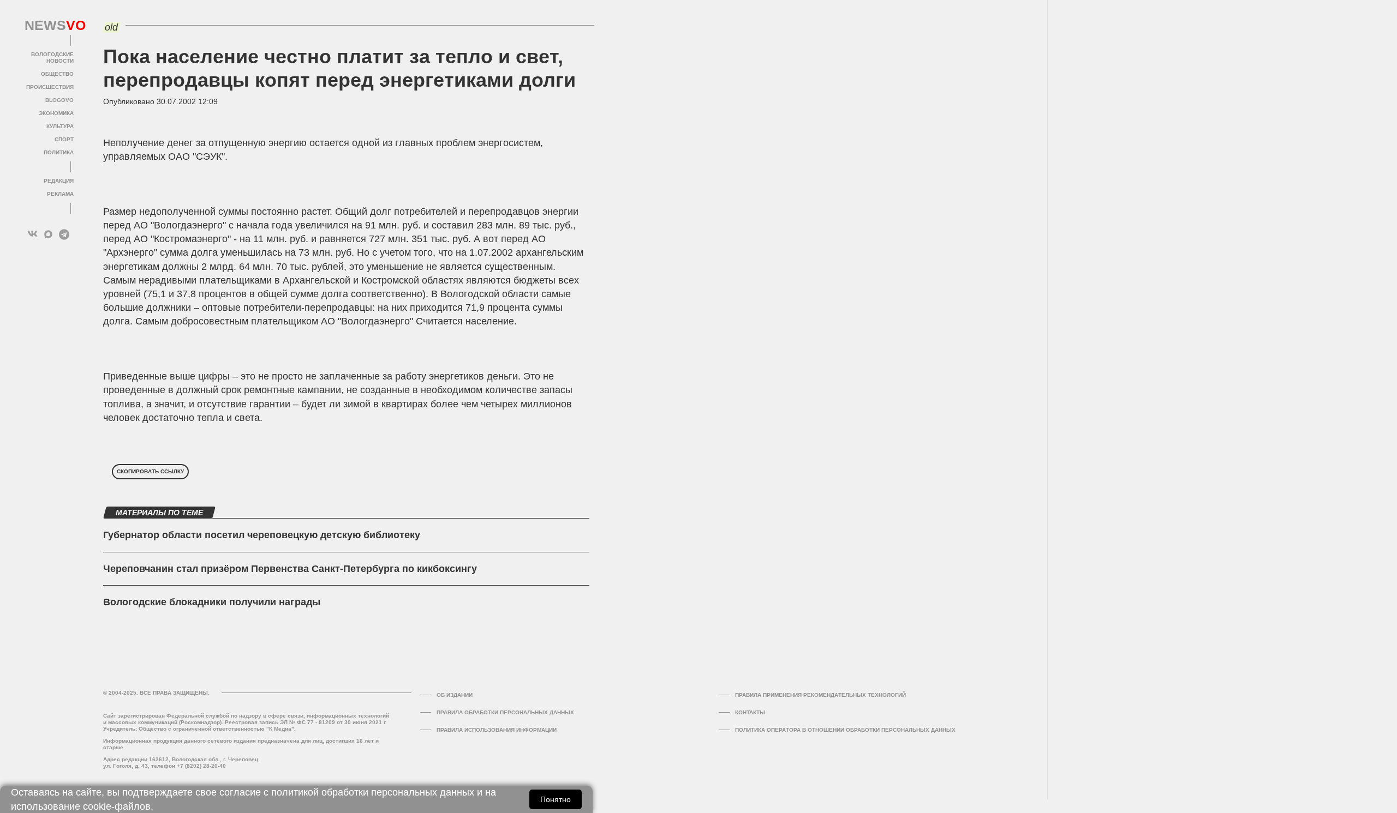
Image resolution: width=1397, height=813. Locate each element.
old (111, 27)
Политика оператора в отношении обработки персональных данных (845, 730)
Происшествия (50, 87)
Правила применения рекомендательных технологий (820, 695)
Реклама (60, 194)
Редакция (59, 181)
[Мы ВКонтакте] (32, 234)
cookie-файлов (117, 806)
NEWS (49, 25)
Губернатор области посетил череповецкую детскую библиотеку (261, 534)
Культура (60, 126)
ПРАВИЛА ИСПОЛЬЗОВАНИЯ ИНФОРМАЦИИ (497, 730)
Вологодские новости (52, 57)
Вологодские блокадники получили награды (211, 602)
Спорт (64, 139)
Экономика (56, 113)
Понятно (555, 799)
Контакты (750, 712)
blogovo (59, 100)
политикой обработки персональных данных (372, 792)
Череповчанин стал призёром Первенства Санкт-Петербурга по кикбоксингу (290, 568)
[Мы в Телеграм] (64, 234)
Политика (59, 152)
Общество (57, 74)
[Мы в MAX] (48, 234)
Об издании (455, 695)
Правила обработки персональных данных (505, 712)
